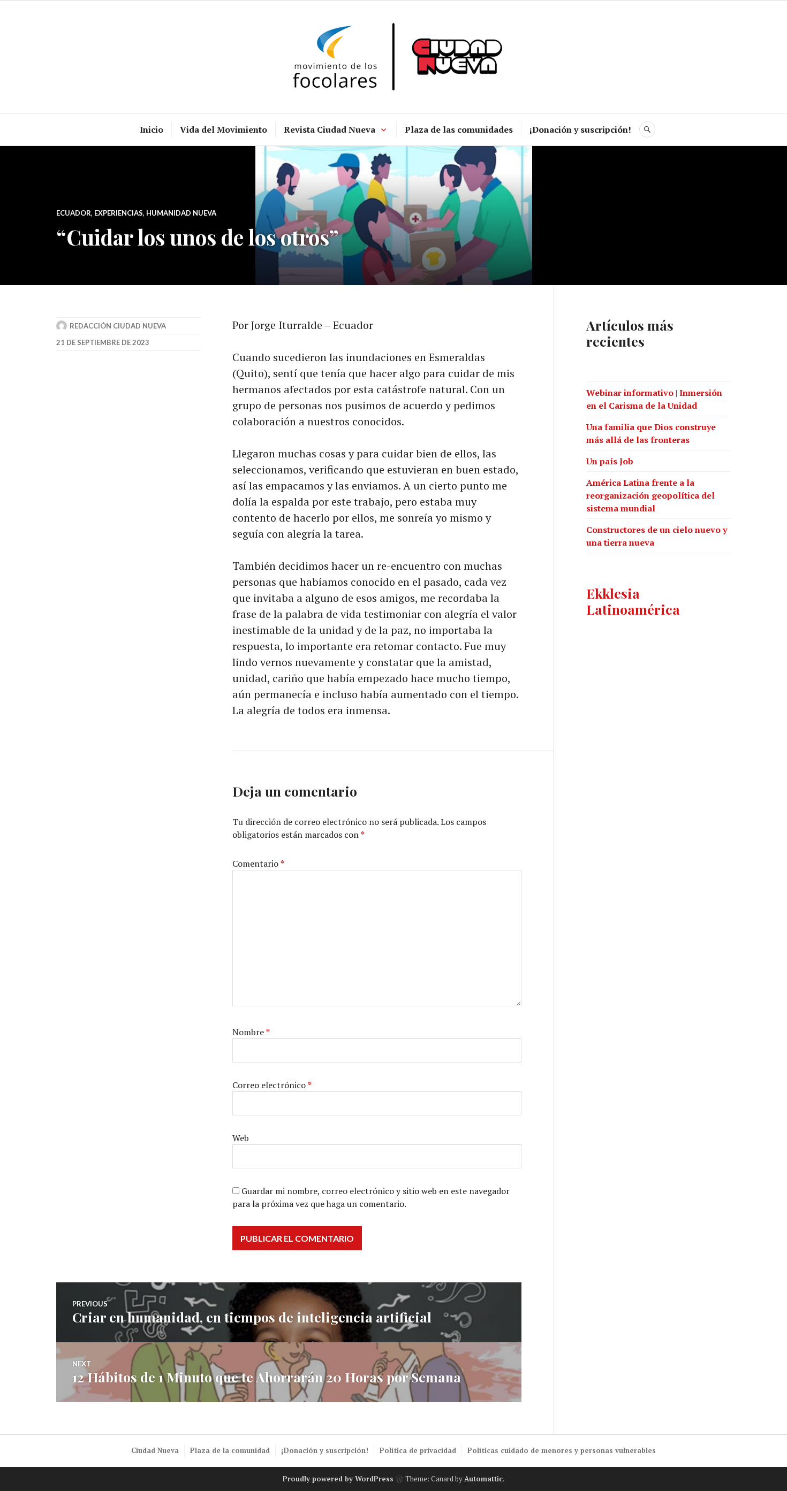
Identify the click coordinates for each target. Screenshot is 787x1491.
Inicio (151, 129)
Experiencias (118, 213)
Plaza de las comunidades (459, 129)
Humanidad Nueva (181, 213)
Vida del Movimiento (223, 129)
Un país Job (609, 461)
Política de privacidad (418, 1450)
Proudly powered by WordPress (338, 1479)
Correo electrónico (272, 1085)
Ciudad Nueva (155, 1450)
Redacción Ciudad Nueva (118, 326)
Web (240, 1138)
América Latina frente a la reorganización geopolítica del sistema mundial (650, 495)
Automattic (483, 1479)
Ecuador (73, 213)
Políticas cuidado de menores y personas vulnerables (561, 1450)
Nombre (251, 1032)
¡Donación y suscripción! (580, 129)
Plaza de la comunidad (230, 1450)
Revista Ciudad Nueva (329, 129)
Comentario (258, 863)
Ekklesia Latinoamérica (633, 601)
